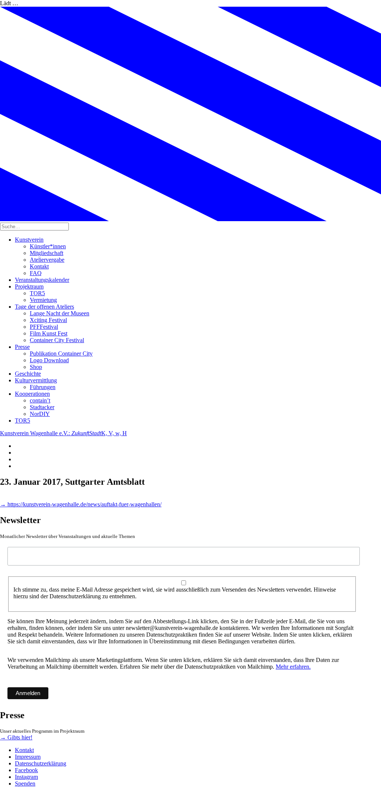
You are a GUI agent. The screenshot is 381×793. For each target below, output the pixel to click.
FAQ (36, 273)
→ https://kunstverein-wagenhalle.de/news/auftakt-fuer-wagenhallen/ (80, 504)
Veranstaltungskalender (42, 280)
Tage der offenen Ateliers (44, 306)
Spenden (25, 783)
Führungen (42, 387)
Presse (22, 347)
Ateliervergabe (47, 260)
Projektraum (29, 286)
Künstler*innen (48, 246)
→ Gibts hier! (16, 737)
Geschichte (28, 373)
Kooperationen (32, 394)
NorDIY (40, 414)
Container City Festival (57, 340)
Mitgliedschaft (46, 253)
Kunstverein (29, 239)
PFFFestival (44, 327)
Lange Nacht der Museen (59, 313)
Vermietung (43, 300)
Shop (36, 367)
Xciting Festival (48, 320)
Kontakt (39, 266)
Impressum (28, 757)
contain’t (40, 400)
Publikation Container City (61, 353)
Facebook (26, 770)
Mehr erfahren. (293, 666)
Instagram (26, 777)
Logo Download (49, 360)
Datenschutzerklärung (40, 763)
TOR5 (37, 293)
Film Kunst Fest (48, 333)
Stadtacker (42, 407)
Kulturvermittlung (36, 380)
